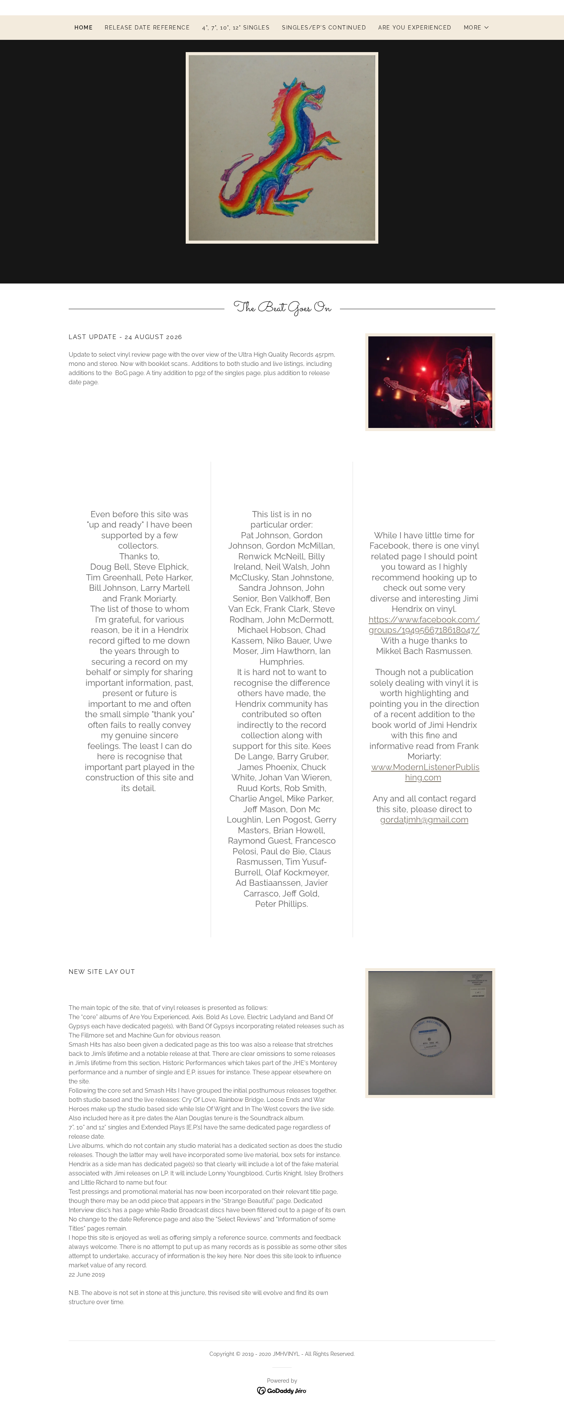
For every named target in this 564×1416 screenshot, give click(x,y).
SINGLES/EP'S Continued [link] (324, 28)
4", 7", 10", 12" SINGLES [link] (236, 28)
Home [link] (83, 28)
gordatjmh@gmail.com (424, 819)
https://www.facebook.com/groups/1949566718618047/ (424, 625)
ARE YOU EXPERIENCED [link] (414, 28)
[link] (282, 1390)
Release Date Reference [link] (147, 28)
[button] (477, 27)
